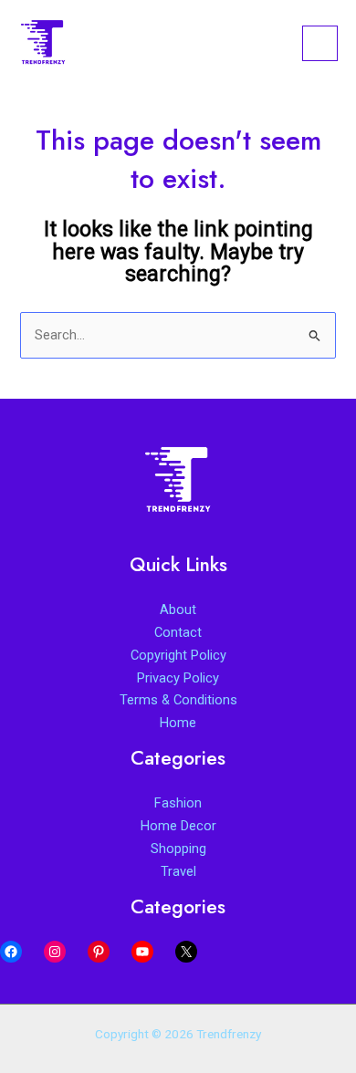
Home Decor (178, 826)
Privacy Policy (178, 678)
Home (178, 722)
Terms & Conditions (178, 700)
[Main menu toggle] (320, 43)
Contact (178, 632)
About (178, 609)
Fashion (178, 803)
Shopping (178, 848)
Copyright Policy (178, 655)
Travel (178, 871)
